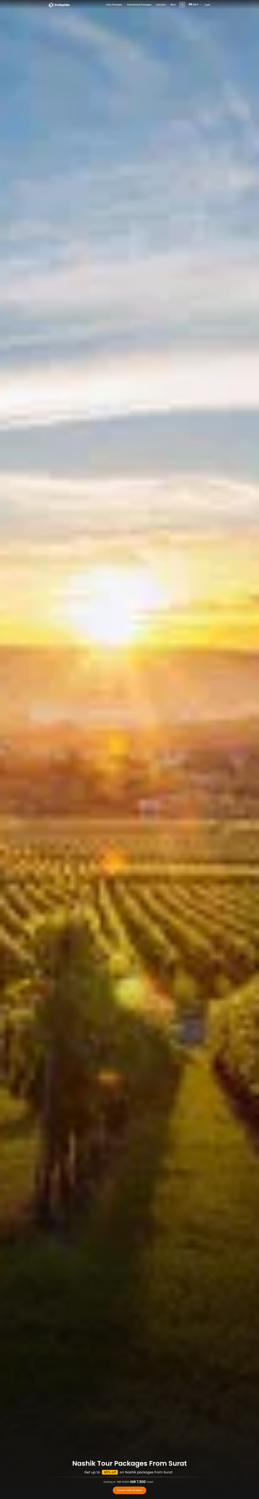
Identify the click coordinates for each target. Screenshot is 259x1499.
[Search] (182, 5)
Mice (173, 4)
